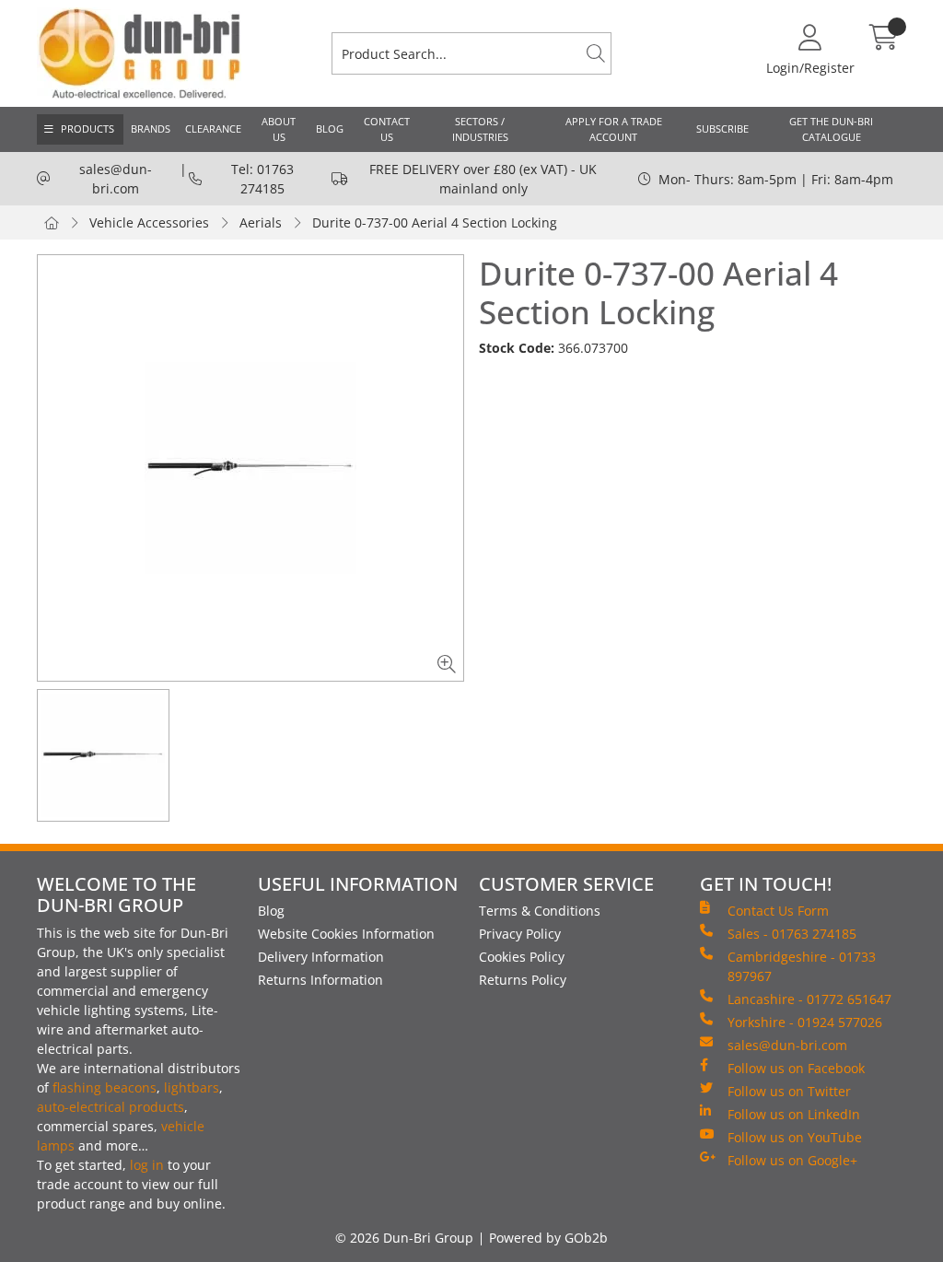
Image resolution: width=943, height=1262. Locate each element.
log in (147, 1165)
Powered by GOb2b (548, 1237)
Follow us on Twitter (789, 1091)
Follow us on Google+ (792, 1160)
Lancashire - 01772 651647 (809, 999)
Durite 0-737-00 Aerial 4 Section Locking (434, 222)
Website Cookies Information (346, 933)
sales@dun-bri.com (115, 178)
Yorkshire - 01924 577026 (805, 1022)
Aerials (260, 222)
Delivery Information (321, 956)
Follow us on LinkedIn (794, 1114)
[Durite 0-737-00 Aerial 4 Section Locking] (250, 468)
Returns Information (320, 979)
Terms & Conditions (539, 910)
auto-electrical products (110, 1107)
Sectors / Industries (480, 129)
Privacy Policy (520, 933)
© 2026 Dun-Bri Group (404, 1237)
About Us (279, 129)
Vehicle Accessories (149, 222)
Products (87, 128)
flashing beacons (104, 1087)
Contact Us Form (778, 910)
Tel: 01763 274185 (262, 178)
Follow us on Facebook (796, 1068)
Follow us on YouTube (795, 1137)
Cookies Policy (522, 956)
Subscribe (722, 128)
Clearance (213, 128)
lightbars (191, 1087)
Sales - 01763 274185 (792, 933)
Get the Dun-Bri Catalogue (831, 129)
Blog (329, 128)
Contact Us (387, 129)
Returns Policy (522, 979)
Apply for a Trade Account (613, 129)
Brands (150, 128)
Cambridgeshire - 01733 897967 (802, 966)
